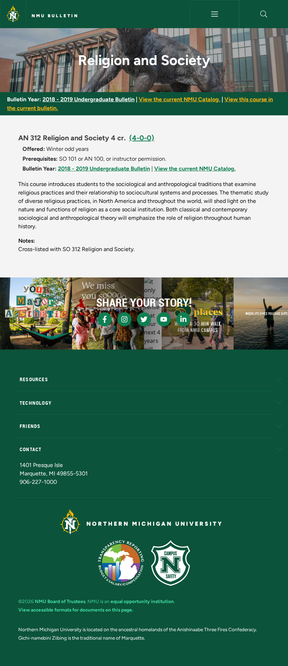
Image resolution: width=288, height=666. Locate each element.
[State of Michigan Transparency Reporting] (121, 563)
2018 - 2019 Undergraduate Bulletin (88, 99)
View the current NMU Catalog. (179, 99)
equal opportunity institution (142, 601)
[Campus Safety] (170, 563)
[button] (264, 14)
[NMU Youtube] (164, 319)
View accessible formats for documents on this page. (75, 610)
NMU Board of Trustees (60, 601)
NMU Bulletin (55, 15)
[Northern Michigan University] (13, 14)
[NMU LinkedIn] (183, 319)
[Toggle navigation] (214, 14)
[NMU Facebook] (105, 319)
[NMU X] (144, 319)
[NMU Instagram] (124, 319)
